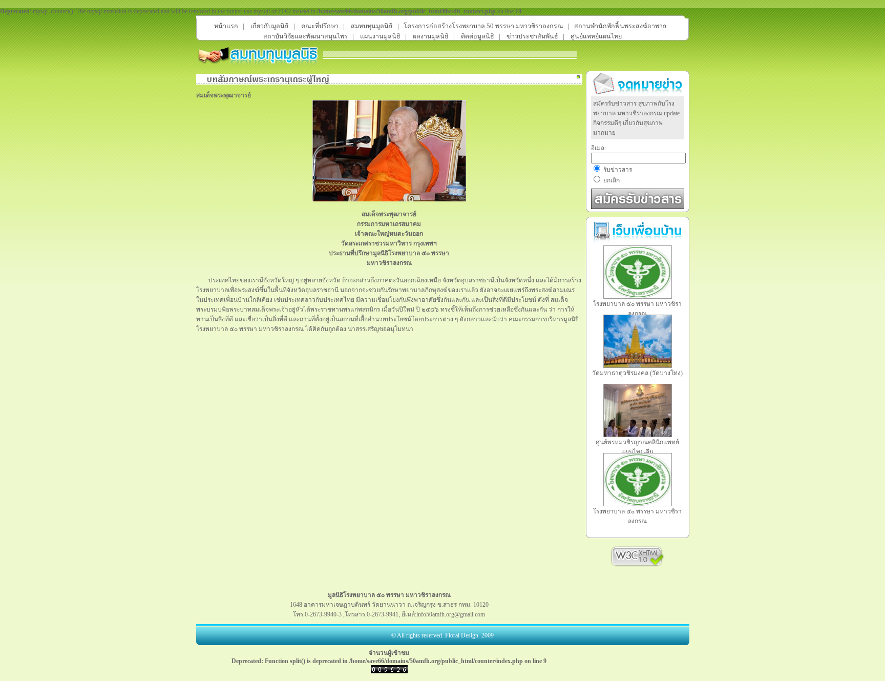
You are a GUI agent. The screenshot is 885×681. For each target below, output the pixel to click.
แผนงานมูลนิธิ (380, 36)
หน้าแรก (226, 26)
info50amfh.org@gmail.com (450, 614)
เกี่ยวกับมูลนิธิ (269, 26)
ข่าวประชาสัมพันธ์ (532, 36)
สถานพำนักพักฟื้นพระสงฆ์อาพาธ (620, 26)
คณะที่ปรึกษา (320, 26)
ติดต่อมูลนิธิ (477, 36)
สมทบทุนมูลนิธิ (372, 26)
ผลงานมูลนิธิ (431, 36)
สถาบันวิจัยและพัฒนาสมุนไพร (305, 36)
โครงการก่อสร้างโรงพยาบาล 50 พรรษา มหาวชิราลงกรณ (483, 26)
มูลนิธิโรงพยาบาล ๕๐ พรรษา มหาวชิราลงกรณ (389, 595)
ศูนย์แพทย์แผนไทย (596, 36)
